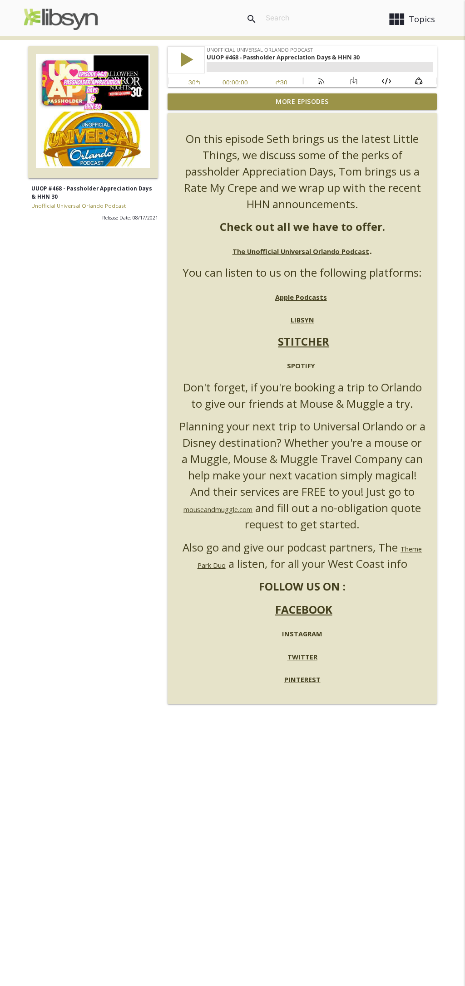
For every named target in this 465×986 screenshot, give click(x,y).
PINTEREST (302, 679)
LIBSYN (302, 320)
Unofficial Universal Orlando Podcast (78, 205)
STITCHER (303, 341)
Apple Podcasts (301, 297)
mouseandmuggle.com (217, 509)
